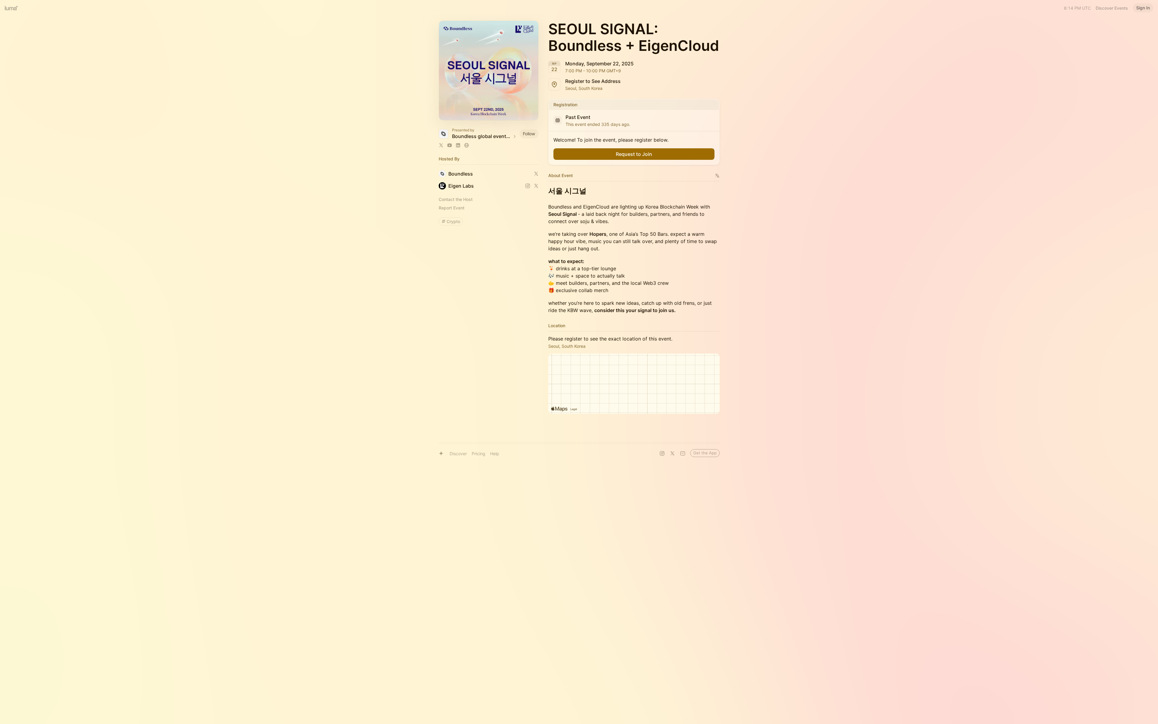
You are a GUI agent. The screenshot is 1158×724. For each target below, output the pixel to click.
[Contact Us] (683, 453)
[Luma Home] (11, 8)
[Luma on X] (672, 453)
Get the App (705, 452)
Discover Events (1112, 8)
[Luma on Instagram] (662, 453)
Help (494, 453)
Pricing (478, 453)
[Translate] (717, 175)
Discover (458, 453)
